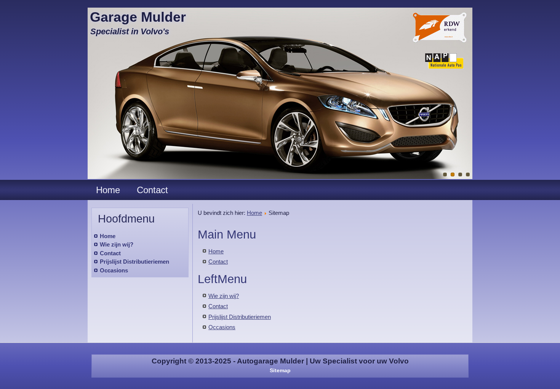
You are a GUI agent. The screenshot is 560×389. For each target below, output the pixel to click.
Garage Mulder (138, 17)
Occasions (114, 270)
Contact (152, 190)
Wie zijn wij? (116, 244)
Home (108, 190)
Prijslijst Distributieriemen (134, 261)
